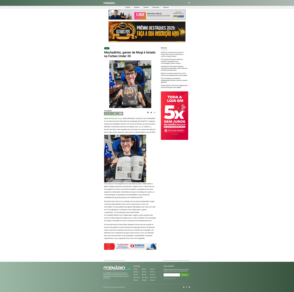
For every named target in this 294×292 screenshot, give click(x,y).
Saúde (146, 7)
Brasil (128, 7)
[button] (189, 3)
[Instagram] (186, 287)
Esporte (167, 7)
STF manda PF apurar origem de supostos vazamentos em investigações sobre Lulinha (172, 61)
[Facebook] (184, 287)
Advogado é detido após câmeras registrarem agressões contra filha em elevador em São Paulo (174, 68)
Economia (156, 7)
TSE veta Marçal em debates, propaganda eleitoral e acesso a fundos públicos (174, 80)
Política (137, 7)
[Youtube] (189, 287)
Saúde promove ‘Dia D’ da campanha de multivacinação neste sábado (174, 86)
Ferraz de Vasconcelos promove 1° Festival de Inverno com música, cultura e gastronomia (172, 54)
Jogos (106, 48)
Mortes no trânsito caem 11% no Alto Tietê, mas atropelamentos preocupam (174, 74)
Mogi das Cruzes (116, 118)
